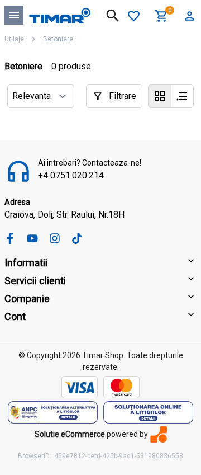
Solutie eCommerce (70, 434)
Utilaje (14, 39)
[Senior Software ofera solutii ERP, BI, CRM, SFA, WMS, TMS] (158, 434)
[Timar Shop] (59, 15)
